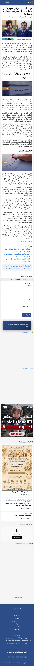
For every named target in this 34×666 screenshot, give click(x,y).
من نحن (17, 623)
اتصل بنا (16, 618)
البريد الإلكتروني (27, 306)
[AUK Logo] (17, 609)
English (7, 2)
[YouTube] (21, 657)
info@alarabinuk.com (13, 643)
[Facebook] (6, 39)
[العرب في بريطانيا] (30, 2)
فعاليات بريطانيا (26, 442)
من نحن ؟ (17, 635)
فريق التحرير (16, 629)
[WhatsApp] (12, 39)
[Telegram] (3, 39)
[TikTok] (13, 657)
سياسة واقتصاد (13, 17)
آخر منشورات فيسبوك (24, 543)
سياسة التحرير (17, 626)
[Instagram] (17, 657)
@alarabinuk (17, 537)
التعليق (29, 285)
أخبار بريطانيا (22, 17)
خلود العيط (29, 39)
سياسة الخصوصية (16, 621)
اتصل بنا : (23, 643)
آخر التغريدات (26, 524)
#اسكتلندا (28, 266)
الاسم (29, 299)
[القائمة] (2, 2)
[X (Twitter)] (9, 39)
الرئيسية (29, 17)
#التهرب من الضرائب (17, 266)
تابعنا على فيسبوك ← (17, 597)
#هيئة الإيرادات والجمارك (13, 268)
